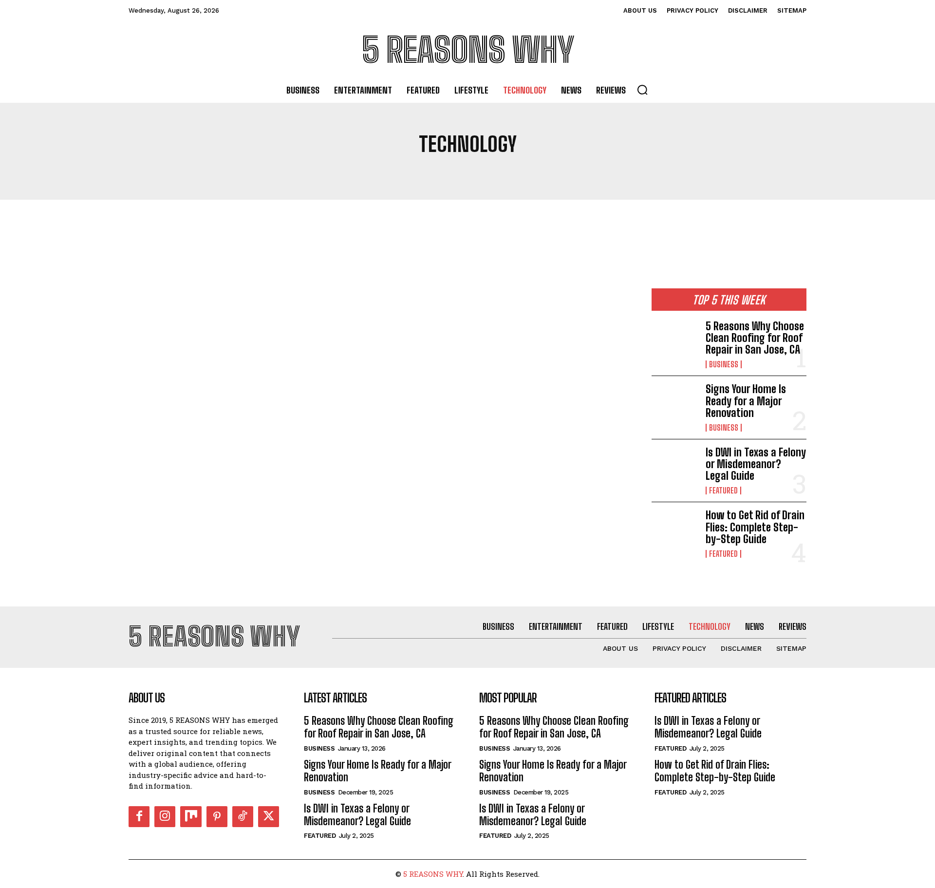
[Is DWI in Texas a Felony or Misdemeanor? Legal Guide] (675, 468)
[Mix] (190, 816)
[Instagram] (164, 816)
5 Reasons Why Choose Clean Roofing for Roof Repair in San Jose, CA (755, 338)
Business (723, 364)
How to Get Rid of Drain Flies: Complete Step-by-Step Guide (755, 527)
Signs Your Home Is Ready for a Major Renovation (746, 400)
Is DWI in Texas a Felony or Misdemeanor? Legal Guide (756, 464)
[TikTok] (242, 816)
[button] (642, 89)
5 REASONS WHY (433, 874)
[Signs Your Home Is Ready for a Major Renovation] (675, 404)
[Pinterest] (216, 816)
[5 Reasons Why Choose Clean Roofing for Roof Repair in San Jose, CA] (675, 341)
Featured (723, 490)
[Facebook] (139, 816)
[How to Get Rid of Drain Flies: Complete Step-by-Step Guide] (675, 530)
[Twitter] (268, 816)
